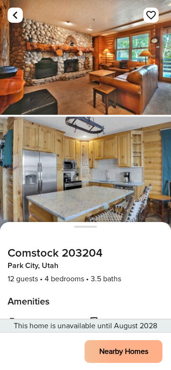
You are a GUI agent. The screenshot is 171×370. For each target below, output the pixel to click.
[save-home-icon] (151, 15)
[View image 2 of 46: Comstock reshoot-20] (85, 174)
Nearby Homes (123, 351)
